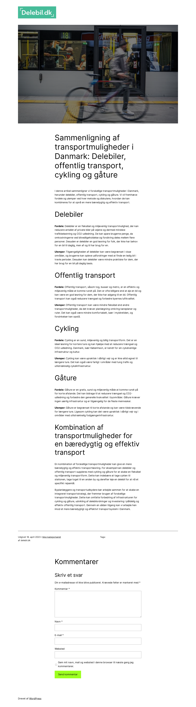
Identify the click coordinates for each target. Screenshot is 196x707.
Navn (59, 621)
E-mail (59, 635)
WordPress (35, 698)
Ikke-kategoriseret (51, 537)
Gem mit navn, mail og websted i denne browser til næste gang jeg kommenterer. (95, 664)
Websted (60, 648)
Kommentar (62, 588)
